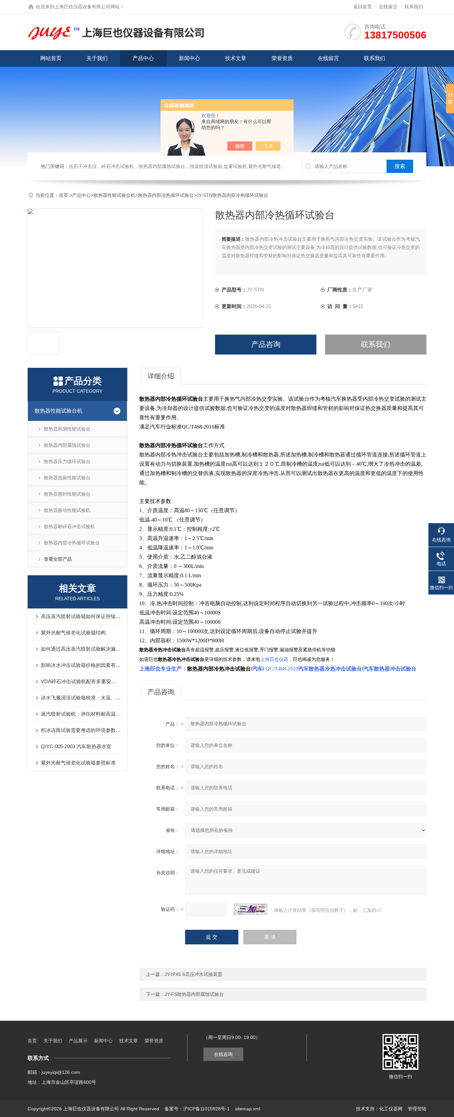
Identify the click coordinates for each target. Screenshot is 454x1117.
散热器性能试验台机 (114, 195)
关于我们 (97, 58)
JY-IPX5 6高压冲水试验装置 (193, 974)
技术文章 (235, 58)
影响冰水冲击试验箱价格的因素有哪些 (81, 665)
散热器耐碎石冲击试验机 (69, 526)
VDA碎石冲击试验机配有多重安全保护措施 (81, 681)
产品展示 (78, 1040)
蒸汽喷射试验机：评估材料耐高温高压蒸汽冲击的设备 (81, 714)
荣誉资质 (282, 58)
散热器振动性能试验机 (67, 510)
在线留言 (388, 6)
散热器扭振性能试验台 (67, 477)
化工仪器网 (390, 1108)
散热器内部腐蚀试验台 (67, 445)
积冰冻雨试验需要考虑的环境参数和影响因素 (81, 730)
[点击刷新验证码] (250, 909)
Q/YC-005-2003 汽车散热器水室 (76, 746)
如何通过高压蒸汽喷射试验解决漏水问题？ (81, 649)
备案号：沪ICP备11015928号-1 (197, 1108)
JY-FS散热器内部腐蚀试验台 (194, 994)
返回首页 (362, 6)
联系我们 (413, 6)
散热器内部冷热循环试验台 (166, 195)
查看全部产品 (58, 559)
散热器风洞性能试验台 (67, 429)
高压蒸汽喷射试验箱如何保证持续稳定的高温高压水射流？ (81, 616)
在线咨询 (223, 1054)
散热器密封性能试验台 (67, 494)
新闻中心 (189, 58)
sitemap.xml (247, 1108)
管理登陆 (417, 1108)
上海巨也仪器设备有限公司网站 (87, 6)
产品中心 (143, 58)
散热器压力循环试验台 (67, 461)
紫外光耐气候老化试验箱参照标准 (78, 762)
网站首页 (50, 58)
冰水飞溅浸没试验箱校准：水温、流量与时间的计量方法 (81, 697)
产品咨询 (266, 344)
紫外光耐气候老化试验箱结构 (73, 632)
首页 (64, 195)
